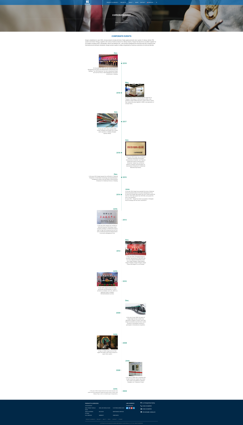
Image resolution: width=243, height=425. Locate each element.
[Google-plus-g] (132, 408)
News (109, 419)
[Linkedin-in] (134, 408)
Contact (114, 419)
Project (99, 419)
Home (116, 22)
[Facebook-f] (129, 408)
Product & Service (90, 419)
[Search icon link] (156, 2)
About (104, 419)
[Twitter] (127, 408)
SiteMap (120, 419)
